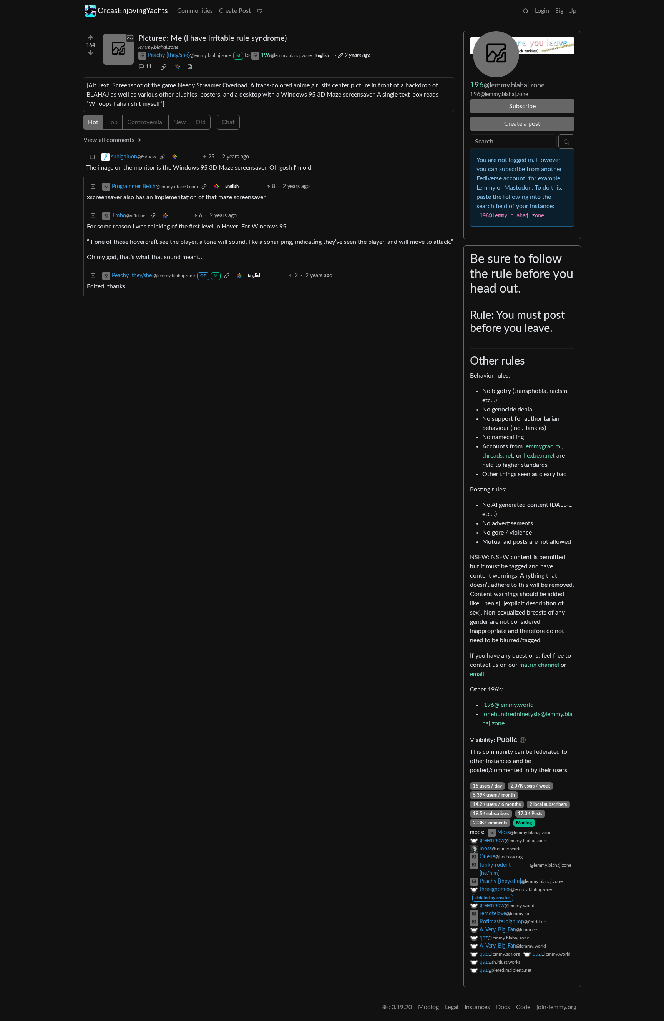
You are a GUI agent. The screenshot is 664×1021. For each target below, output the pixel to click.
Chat (228, 122)
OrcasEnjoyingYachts (133, 11)
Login (542, 11)
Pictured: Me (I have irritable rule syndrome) (212, 38)
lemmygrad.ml (543, 446)
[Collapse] (92, 157)
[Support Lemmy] (260, 10)
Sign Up (565, 11)
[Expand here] (118, 49)
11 (149, 67)
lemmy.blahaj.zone (158, 47)
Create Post (235, 11)
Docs (503, 1007)
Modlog (524, 823)
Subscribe (522, 106)
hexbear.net (539, 456)
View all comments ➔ (112, 140)
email (477, 674)
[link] (163, 67)
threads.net (497, 456)
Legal (451, 1007)
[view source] (190, 67)
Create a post (522, 124)
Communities (195, 11)
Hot (93, 122)
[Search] (526, 10)
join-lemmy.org (556, 1007)
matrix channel (539, 665)
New (179, 122)
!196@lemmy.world (508, 705)
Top (113, 122)
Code (523, 1007)
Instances (477, 1007)
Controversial (145, 122)
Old (201, 122)
